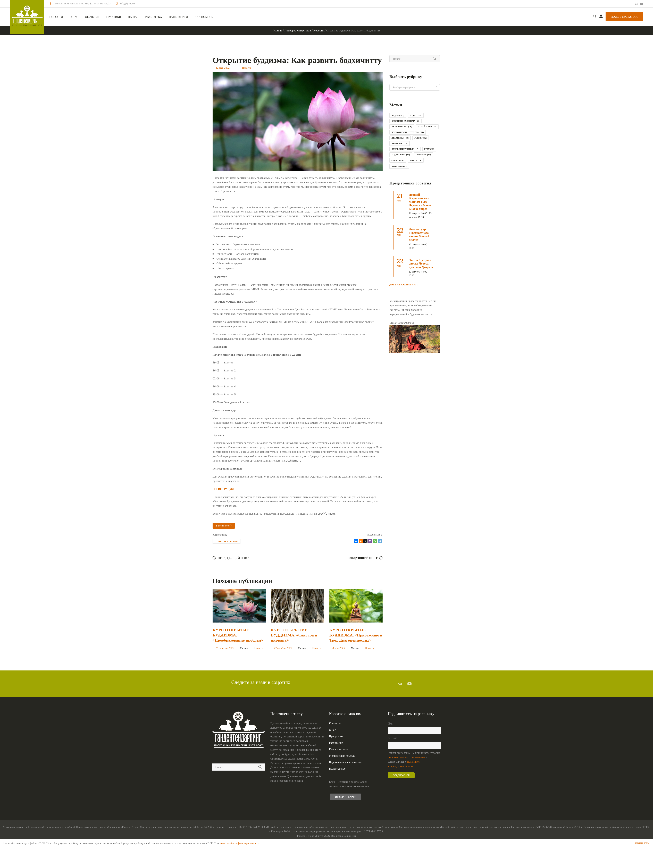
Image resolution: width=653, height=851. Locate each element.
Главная (277, 30)
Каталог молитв (338, 749)
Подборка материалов (297, 30)
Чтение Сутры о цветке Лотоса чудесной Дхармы (421, 263)
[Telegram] (380, 541)
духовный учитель (404, 149)
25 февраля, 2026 (225, 648)
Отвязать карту (345, 796)
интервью (399, 143)
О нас (74, 17)
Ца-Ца (132, 17)
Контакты (335, 723)
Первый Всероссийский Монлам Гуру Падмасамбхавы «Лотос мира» (420, 201)
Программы (336, 736)
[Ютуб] (641, 3)
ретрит (420, 138)
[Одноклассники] (361, 541)
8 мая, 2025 (338, 648)
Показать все (399, 166)
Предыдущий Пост (233, 558)
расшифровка (401, 126)
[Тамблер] (400, 683)
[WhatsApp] (375, 541)
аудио (416, 115)
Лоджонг (423, 154)
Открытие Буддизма (226, 541)
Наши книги (178, 17)
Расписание (336, 743)
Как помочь (204, 17)
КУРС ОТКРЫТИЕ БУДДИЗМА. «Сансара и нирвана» (294, 635)
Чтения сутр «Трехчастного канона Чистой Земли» (419, 234)
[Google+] (636, 3)
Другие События (402, 284)
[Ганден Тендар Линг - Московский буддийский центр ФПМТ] (27, 17)
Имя (390, 723)
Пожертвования (624, 17)
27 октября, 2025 (283, 648)
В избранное (222, 525)
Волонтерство (337, 768)
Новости (56, 17)
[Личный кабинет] (601, 17)
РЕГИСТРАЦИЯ (223, 489)
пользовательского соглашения (406, 757)
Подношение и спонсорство (345, 762)
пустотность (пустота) (407, 132)
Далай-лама (427, 126)
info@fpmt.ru (127, 3)
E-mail (392, 738)
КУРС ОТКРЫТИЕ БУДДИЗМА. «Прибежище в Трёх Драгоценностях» (355, 635)
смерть (397, 160)
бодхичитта (400, 154)
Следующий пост (363, 558)
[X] (365, 541)
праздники (400, 138)
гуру (429, 149)
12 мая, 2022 (223, 67)
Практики (113, 17)
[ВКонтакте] (356, 541)
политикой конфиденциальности (239, 843)
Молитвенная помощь (342, 756)
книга (416, 160)
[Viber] (370, 541)
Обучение (92, 17)
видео (397, 115)
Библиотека (153, 17)
